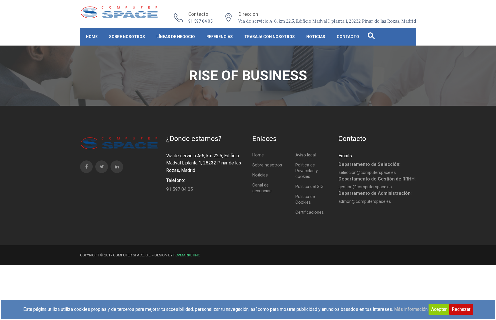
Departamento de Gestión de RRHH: (377, 179)
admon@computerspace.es (364, 201)
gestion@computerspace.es (365, 186)
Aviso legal (305, 155)
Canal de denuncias (262, 187)
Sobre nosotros (127, 36)
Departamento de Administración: (375, 193)
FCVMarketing (186, 255)
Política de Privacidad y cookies (306, 170)
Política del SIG (309, 186)
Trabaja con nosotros (269, 36)
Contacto (348, 36)
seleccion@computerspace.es (367, 172)
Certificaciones (309, 212)
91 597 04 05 (200, 21)
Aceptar (439, 309)
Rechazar (461, 309)
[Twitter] (101, 166)
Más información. (411, 309)
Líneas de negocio (175, 36)
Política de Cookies (305, 199)
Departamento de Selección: (369, 164)
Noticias (315, 36)
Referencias (219, 36)
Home (92, 36)
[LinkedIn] (117, 166)
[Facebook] (86, 166)
